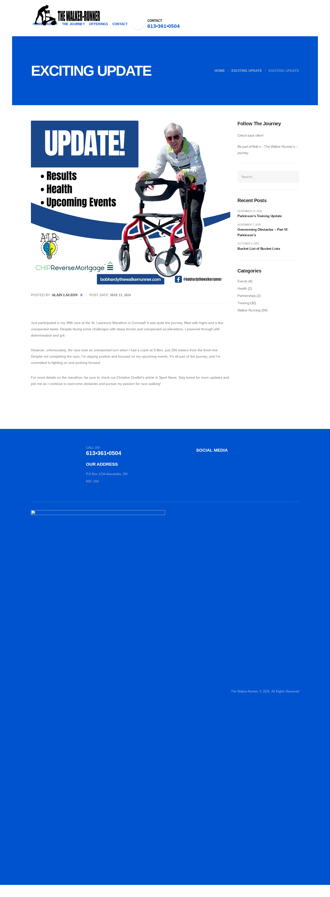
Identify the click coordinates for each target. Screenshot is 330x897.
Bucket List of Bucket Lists (258, 248)
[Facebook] (138, 24)
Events (242, 281)
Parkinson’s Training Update (259, 216)
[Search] (293, 177)
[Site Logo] (67, 15)
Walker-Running (249, 310)
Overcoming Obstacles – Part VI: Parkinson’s (262, 232)
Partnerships (246, 296)
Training (243, 303)
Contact (120, 24)
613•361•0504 (163, 26)
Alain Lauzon (65, 295)
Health (242, 288)
